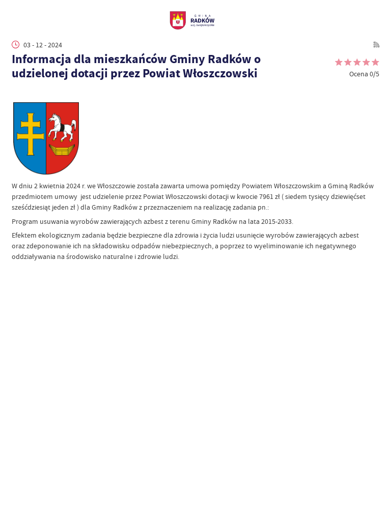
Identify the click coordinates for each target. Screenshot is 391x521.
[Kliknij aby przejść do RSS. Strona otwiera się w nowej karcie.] (376, 44)
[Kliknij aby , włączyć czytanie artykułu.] (17, 93)
